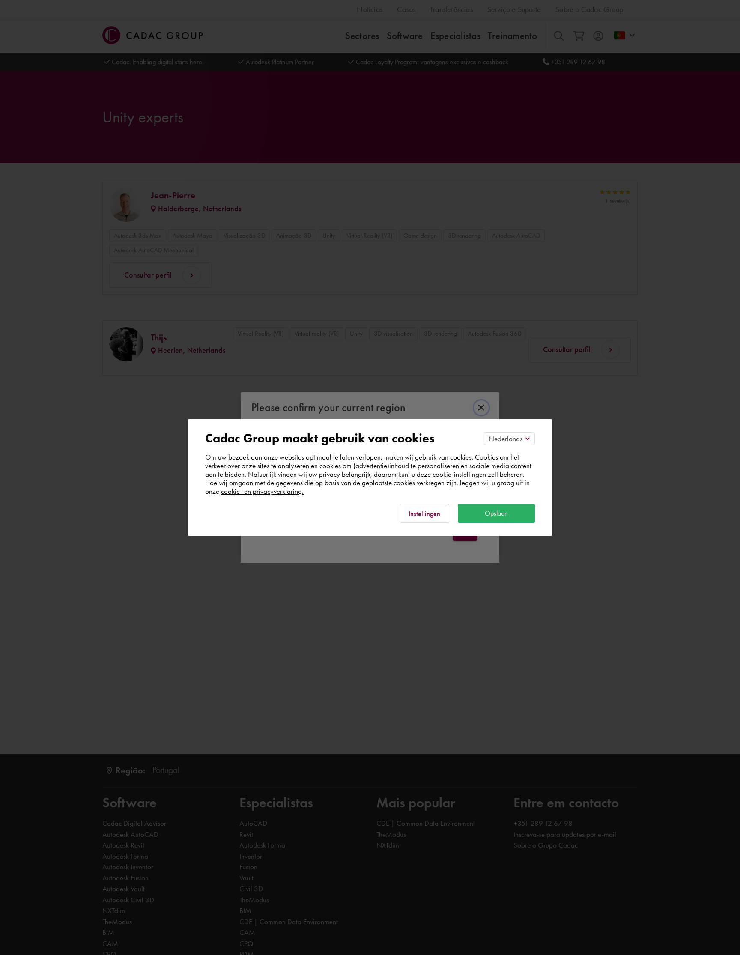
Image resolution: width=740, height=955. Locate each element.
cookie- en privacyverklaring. (262, 491)
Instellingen (424, 514)
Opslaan (496, 513)
